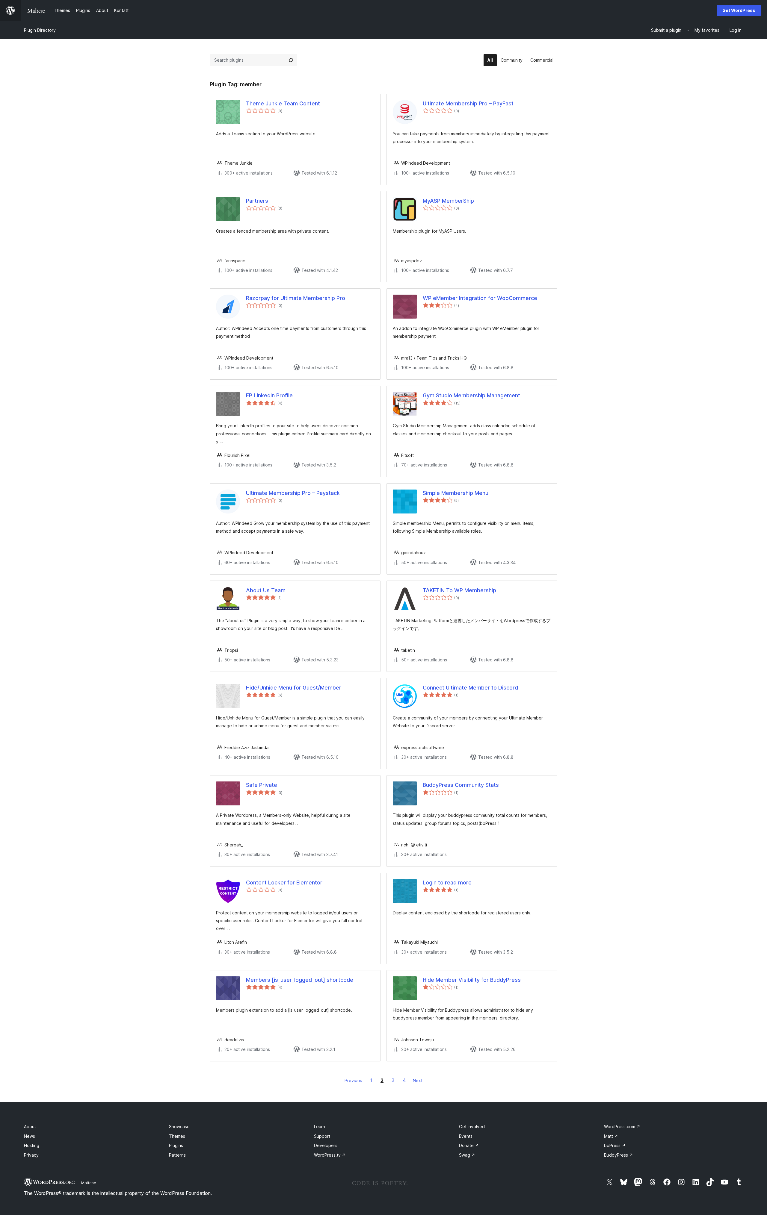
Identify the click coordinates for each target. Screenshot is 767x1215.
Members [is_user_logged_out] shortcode (299, 980)
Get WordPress (738, 10)
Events (465, 1136)
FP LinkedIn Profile (269, 395)
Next (417, 1080)
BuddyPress (618, 1155)
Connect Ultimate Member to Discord (470, 687)
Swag (467, 1155)
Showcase (179, 1126)
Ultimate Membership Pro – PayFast (468, 103)
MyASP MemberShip (448, 201)
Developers (325, 1145)
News (29, 1136)
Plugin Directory (40, 30)
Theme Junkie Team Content (283, 103)
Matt (611, 1136)
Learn (319, 1126)
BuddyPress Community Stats (461, 785)
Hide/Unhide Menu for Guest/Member (293, 687)
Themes (177, 1136)
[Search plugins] (291, 60)
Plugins (176, 1145)
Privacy (31, 1155)
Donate (469, 1145)
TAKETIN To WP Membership (459, 590)
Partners (257, 201)
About (30, 1126)
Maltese (88, 1182)
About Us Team (266, 590)
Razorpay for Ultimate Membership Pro (295, 298)
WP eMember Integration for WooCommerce (480, 298)
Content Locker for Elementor (284, 882)
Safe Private (261, 785)
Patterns (177, 1155)
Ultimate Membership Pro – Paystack (293, 493)
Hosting (31, 1145)
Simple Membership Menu (455, 493)
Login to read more (447, 882)
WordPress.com (622, 1126)
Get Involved (472, 1126)
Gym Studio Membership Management (471, 395)
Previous (353, 1080)
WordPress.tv (330, 1155)
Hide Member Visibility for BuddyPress (472, 980)
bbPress (615, 1145)
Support (322, 1136)
